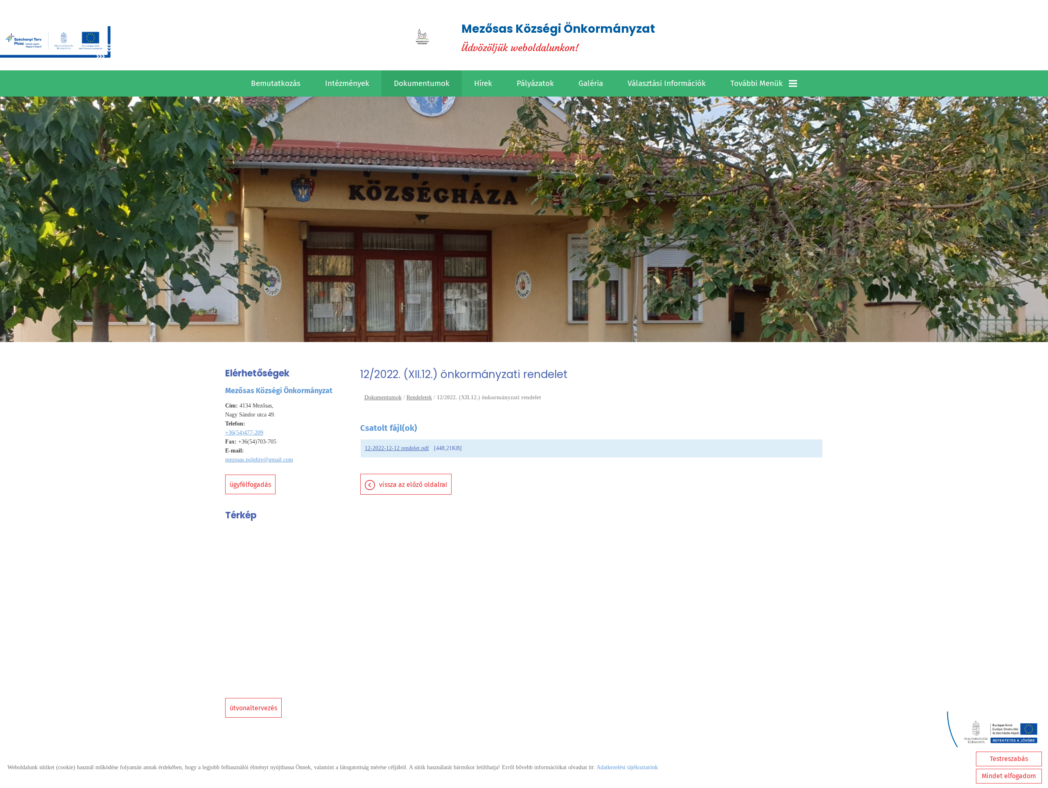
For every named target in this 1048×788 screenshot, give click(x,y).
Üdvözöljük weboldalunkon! (558, 37)
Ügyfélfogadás (250, 485)
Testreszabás (1009, 759)
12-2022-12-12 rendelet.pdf (397, 448)
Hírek (483, 83)
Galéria (590, 83)
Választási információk (667, 83)
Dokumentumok (421, 83)
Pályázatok (535, 83)
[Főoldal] (422, 37)
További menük (756, 83)
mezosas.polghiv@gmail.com (259, 460)
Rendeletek (419, 397)
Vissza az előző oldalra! (413, 485)
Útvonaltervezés (253, 708)
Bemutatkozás (275, 83)
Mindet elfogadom (1009, 776)
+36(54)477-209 (244, 433)
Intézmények (347, 83)
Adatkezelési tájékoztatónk (627, 767)
